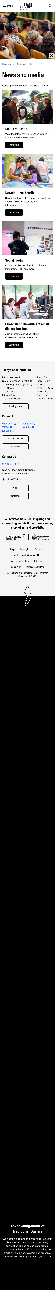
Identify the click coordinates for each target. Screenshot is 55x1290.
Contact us (15, 495)
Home (4, 64)
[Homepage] (15, 537)
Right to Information (19, 561)
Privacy (38, 549)
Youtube (26, 427)
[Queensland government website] (40, 537)
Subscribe (15, 446)
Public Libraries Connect (24, 555)
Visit (15, 488)
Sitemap (38, 561)
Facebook (7, 423)
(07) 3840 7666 (11, 464)
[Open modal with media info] (51, 55)
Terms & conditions (35, 567)
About (12, 64)
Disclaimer (16, 567)
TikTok (5, 427)
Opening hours (15, 406)
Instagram (27, 423)
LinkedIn (6, 431)
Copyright (24, 549)
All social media (15, 438)
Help (12, 549)
